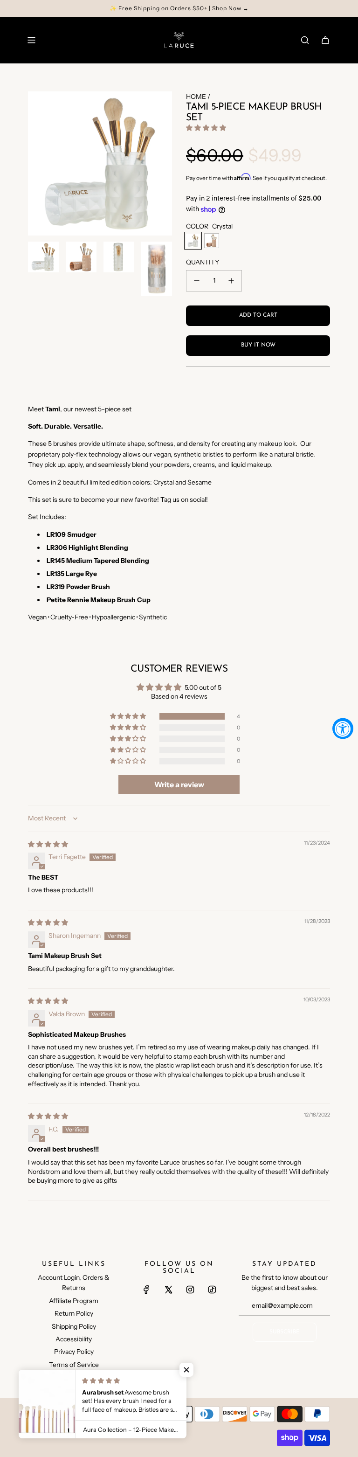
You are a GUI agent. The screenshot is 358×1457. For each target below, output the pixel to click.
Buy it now (258, 345)
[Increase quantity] (231, 281)
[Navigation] (31, 40)
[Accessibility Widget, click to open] (342, 728)
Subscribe (284, 1332)
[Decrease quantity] (196, 281)
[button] (206, 128)
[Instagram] (190, 1289)
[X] (168, 1289)
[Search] (305, 40)
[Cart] (325, 40)
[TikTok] (212, 1289)
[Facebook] (146, 1289)
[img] (48, 844)
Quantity (202, 262)
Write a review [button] (179, 784)
